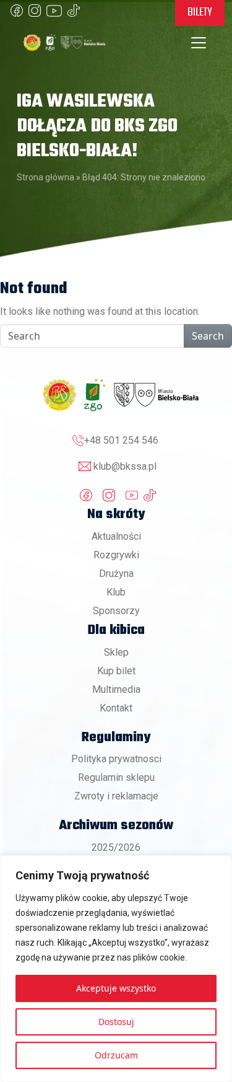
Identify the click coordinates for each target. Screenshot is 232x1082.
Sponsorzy (116, 611)
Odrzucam (116, 1055)
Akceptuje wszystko (116, 988)
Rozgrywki (116, 555)
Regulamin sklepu (116, 777)
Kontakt (116, 708)
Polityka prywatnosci (116, 759)
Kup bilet (116, 671)
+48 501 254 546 (121, 440)
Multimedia (116, 689)
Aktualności (116, 536)
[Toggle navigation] (198, 43)
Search (208, 336)
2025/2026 (116, 847)
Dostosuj (116, 1021)
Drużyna (116, 573)
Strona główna (45, 177)
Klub (116, 592)
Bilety (199, 12)
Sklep (116, 652)
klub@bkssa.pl (125, 466)
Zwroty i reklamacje (116, 796)
